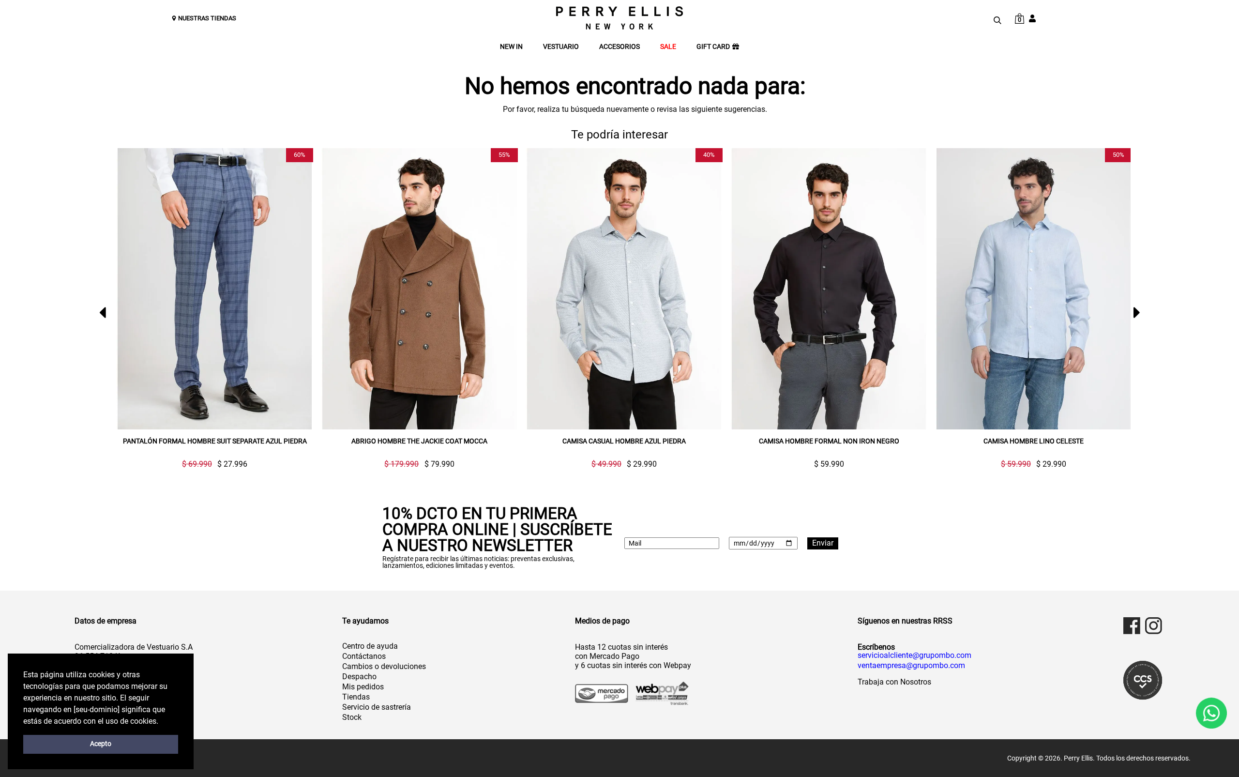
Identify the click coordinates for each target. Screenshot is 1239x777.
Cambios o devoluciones (384, 666)
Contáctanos (364, 656)
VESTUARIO (561, 46)
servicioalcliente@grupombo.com (914, 655)
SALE (668, 46)
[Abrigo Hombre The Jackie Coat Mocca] (419, 288)
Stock (352, 717)
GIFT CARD (713, 46)
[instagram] (1153, 625)
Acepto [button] (100, 744)
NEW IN (511, 46)
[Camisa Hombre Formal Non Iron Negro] (828, 288)
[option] (210, 308)
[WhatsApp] (1211, 713)
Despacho (359, 676)
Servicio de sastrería (376, 707)
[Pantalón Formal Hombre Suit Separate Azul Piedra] (214, 288)
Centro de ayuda (370, 646)
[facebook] (1131, 625)
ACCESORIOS (619, 46)
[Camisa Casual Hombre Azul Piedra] (624, 288)
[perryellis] (619, 18)
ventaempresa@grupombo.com (911, 666)
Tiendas (356, 696)
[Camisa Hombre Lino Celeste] (1033, 288)
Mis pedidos (363, 686)
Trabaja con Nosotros (894, 681)
